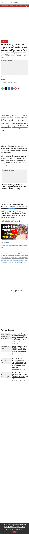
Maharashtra (9, 254)
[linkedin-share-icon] (12, 89)
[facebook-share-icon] (9, 89)
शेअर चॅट (18, 260)
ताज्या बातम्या (5, 6)
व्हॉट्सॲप (3, 262)
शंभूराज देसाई (11, 209)
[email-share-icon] (15, 89)
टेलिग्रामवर (22, 260)
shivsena (3, 291)
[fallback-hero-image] (6, 336)
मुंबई (21, 6)
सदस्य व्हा (9, 242)
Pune (17, 254)
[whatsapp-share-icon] (2, 89)
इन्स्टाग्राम (14, 260)
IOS (2, 259)
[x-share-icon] (6, 89)
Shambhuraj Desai (19, 291)
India (14, 254)
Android (23, 257)
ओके (14, 532)
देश (16, 6)
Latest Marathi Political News (10, 252)
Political (12, 291)
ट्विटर (11, 260)
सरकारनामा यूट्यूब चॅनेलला (20, 262)
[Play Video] (14, 232)
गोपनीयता (21, 528)
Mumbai (21, 254)
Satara (8, 291)
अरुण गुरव (3, 79)
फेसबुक (7, 260)
